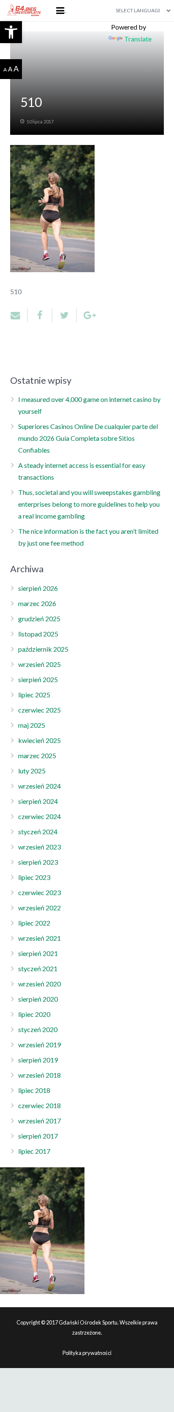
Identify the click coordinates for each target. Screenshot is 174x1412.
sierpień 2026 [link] (38, 588)
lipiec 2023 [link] (34, 877)
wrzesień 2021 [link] (39, 938)
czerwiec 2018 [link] (39, 1105)
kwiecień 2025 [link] (39, 740)
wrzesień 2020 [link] (39, 984)
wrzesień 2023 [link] (39, 847)
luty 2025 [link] (32, 771)
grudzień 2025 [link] (39, 619)
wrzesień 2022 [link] (39, 908)
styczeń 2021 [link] (37, 968)
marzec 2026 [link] (37, 603)
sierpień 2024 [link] (38, 801)
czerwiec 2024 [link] (39, 816)
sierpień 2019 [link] (38, 1060)
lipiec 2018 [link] (34, 1090)
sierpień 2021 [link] (38, 953)
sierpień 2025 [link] (38, 679)
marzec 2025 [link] (37, 755)
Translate (138, 39)
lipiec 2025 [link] (34, 695)
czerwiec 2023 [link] (39, 892)
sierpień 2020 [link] (38, 999)
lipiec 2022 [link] (34, 923)
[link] (11, 32)
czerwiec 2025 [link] (39, 710)
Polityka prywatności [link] (87, 1352)
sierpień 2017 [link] (38, 1136)
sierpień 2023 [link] (38, 862)
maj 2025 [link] (31, 725)
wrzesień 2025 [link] (39, 664)
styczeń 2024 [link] (37, 832)
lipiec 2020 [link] (34, 1014)
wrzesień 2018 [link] (39, 1075)
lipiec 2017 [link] (34, 1151)
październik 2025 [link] (43, 649)
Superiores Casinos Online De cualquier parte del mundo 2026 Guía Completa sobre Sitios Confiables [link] (88, 438)
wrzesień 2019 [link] (39, 1045)
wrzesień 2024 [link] (39, 786)
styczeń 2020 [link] (37, 1029)
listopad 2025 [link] (38, 634)
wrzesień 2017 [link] (39, 1121)
